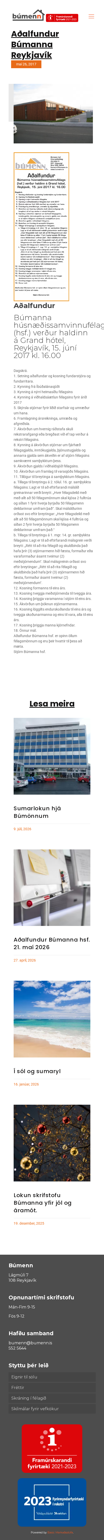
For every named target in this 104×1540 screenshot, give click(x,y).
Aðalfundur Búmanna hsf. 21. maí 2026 (52, 943)
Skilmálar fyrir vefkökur (35, 1408)
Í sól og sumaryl (37, 1071)
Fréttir (17, 1387)
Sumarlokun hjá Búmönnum (37, 812)
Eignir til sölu (24, 1377)
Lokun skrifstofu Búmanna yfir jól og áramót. (43, 1202)
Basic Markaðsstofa (60, 1532)
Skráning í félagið (28, 1398)
